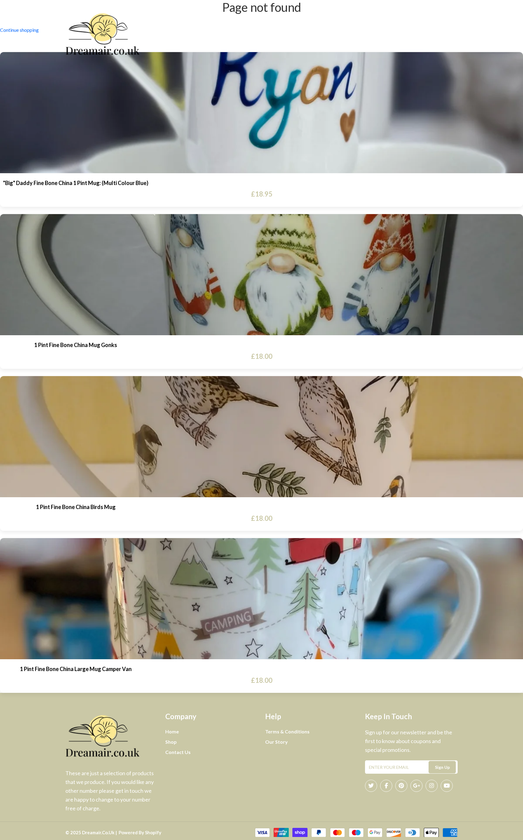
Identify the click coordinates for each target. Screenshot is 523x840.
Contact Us (291, 34)
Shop (322, 34)
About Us (258, 34)
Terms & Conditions (287, 731)
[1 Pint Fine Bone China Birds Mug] (261, 436)
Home (232, 34)
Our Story (276, 742)
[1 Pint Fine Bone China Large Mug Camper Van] (261, 598)
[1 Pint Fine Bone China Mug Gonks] (261, 274)
